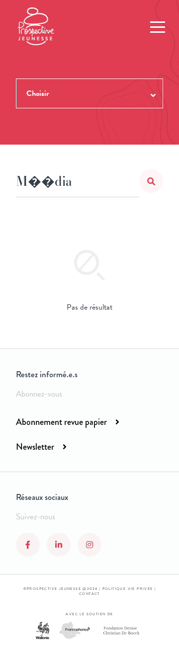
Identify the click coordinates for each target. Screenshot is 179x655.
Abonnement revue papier (61, 421)
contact (89, 593)
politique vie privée (127, 588)
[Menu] (157, 27)
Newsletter (35, 446)
